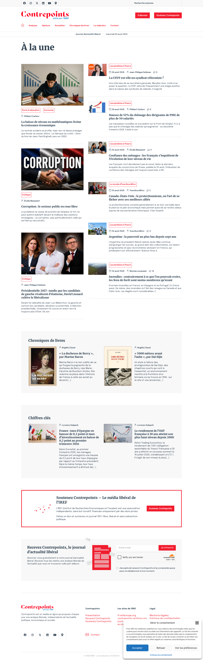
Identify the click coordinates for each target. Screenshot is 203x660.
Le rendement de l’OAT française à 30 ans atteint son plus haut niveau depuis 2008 (154, 434)
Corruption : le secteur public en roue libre (49, 206)
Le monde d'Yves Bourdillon (123, 184)
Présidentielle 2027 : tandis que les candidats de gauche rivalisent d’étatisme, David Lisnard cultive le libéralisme (52, 294)
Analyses (33, 26)
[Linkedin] (43, 3)
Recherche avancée (143, 3)
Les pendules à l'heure (120, 66)
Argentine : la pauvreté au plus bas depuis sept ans (142, 236)
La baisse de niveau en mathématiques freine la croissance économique (51, 123)
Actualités (60, 26)
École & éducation (30, 110)
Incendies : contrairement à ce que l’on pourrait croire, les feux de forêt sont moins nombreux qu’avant (145, 278)
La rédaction (100, 26)
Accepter (137, 647)
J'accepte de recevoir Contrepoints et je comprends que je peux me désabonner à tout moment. (147, 569)
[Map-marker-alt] (56, 3)
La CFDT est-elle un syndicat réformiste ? (137, 78)
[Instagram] (31, 3)
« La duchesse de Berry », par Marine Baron (76, 355)
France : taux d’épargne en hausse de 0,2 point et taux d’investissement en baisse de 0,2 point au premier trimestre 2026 (79, 437)
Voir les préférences (186, 647)
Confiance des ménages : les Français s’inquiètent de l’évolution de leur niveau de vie (143, 157)
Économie (48, 110)
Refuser (161, 647)
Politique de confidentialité (161, 655)
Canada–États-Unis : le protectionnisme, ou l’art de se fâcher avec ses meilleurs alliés (144, 197)
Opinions (46, 26)
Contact (115, 26)
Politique (26, 195)
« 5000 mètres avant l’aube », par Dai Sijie (148, 355)
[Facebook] (24, 3)
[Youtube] (49, 3)
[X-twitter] (37, 3)
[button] (197, 622)
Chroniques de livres (79, 26)
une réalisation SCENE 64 (107, 656)
